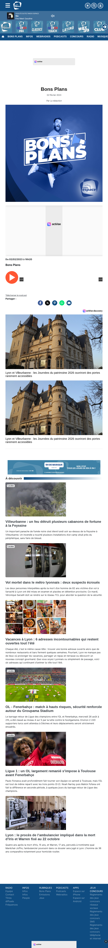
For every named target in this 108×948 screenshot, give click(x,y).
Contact (9, 894)
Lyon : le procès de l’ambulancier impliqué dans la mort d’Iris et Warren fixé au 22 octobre (50, 837)
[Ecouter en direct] (88, 5)
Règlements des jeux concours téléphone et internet (96, 932)
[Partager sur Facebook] (39, 304)
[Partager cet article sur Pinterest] (54, 304)
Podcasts (60, 36)
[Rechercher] (94, 5)
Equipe (9, 891)
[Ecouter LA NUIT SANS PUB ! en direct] (54, 467)
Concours (76, 36)
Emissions (44, 894)
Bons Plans (15, 36)
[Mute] (53, 16)
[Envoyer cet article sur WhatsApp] (61, 304)
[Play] (3, 24)
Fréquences (11, 904)
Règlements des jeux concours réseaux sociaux (96, 901)
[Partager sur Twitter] (47, 304)
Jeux (41, 897)
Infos (29, 36)
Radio (90, 36)
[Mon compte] (100, 5)
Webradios (43, 36)
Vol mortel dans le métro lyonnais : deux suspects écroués (52, 582)
